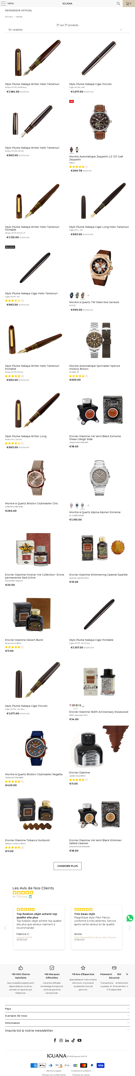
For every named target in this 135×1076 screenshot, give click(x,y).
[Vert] (77, 295)
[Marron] (71, 149)
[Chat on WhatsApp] (129, 919)
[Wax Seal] (71, 706)
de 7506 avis (20, 896)
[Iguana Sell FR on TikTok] (73, 1040)
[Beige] (77, 149)
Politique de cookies (81, 1075)
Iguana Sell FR (80, 1056)
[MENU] (2, 3)
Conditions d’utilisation (81, 1071)
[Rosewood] (75, 706)
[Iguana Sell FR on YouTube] (79, 1040)
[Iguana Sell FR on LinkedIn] (67, 1040)
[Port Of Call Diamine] (79, 706)
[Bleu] (71, 295)
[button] (77, 166)
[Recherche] (118, 3)
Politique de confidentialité (54, 1075)
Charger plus (67, 866)
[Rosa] (71, 505)
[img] (69, 893)
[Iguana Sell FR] (67, 3)
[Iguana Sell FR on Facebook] (55, 1040)
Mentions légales (53, 1071)
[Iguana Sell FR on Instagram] (61, 1040)
